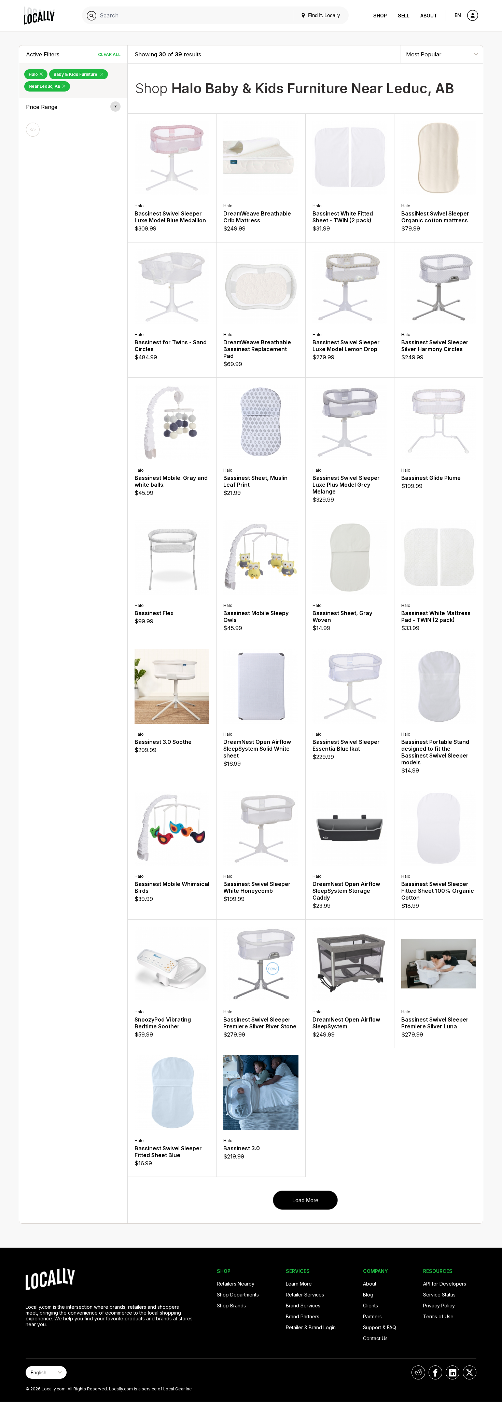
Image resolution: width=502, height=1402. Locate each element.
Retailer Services (305, 1294)
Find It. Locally (323, 15)
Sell (403, 15)
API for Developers (444, 1284)
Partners (372, 1316)
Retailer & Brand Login (311, 1327)
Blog (368, 1294)
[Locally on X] (469, 1372)
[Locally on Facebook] (435, 1372)
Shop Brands (231, 1305)
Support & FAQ (379, 1327)
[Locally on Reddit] (418, 1372)
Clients (370, 1305)
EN (458, 15)
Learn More (299, 1284)
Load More (305, 1200)
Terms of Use (438, 1316)
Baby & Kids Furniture (76, 74)
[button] (73, 107)
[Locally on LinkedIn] (452, 1372)
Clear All (109, 54)
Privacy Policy (439, 1305)
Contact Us (375, 1338)
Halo (34, 74)
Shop (380, 15)
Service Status (439, 1294)
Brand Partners (302, 1316)
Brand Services (303, 1305)
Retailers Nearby (235, 1284)
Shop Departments (238, 1294)
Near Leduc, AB (45, 86)
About (428, 15)
